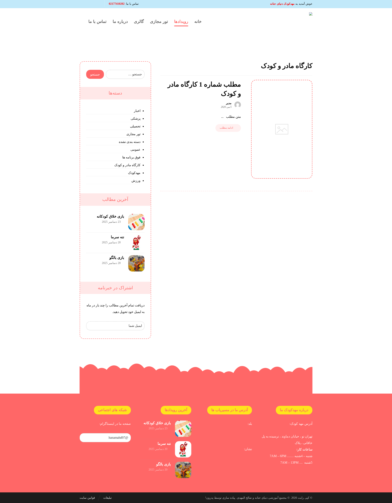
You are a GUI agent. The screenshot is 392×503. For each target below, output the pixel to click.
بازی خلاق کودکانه (110, 216)
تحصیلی (135, 126)
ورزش (135, 180)
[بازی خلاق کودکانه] (136, 222)
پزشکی (135, 118)
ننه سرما (117, 237)
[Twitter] (83, 4)
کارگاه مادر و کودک (127, 165)
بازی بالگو (116, 258)
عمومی (135, 149)
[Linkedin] (90, 4)
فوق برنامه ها (131, 157)
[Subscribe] (91, 325)
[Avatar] (237, 104)
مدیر (229, 103)
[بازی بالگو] (136, 263)
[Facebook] (97, 4)
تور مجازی (133, 134)
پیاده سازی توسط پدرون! (220, 497)
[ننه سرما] (136, 243)
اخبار (137, 110)
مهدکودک (134, 173)
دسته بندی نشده (129, 142)
